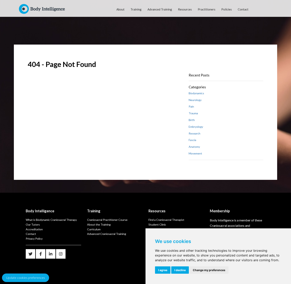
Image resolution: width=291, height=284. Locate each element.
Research (194, 133)
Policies (226, 9)
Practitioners (206, 9)
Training (136, 9)
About (120, 9)
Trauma (193, 113)
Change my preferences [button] (209, 270)
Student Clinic (157, 224)
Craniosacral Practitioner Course (107, 219)
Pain (191, 106)
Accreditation (34, 229)
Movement (195, 153)
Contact (243, 9)
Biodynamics (196, 93)
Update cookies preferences (25, 277)
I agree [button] (162, 270)
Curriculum (94, 229)
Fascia (192, 140)
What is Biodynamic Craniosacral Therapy (51, 219)
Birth (192, 120)
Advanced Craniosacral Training (106, 233)
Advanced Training (159, 9)
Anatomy (194, 146)
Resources (185, 9)
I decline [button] (180, 270)
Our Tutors (33, 224)
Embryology (196, 126)
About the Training (99, 224)
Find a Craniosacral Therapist (166, 219)
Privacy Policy (34, 238)
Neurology (195, 100)
